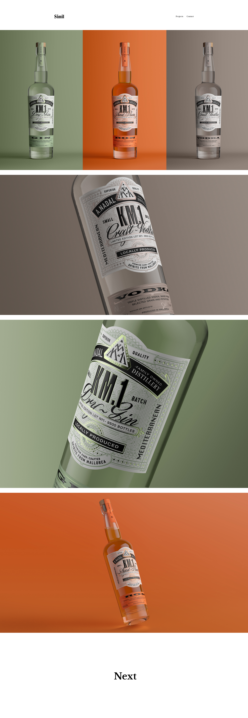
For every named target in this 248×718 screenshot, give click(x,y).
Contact (190, 16)
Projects (179, 16)
